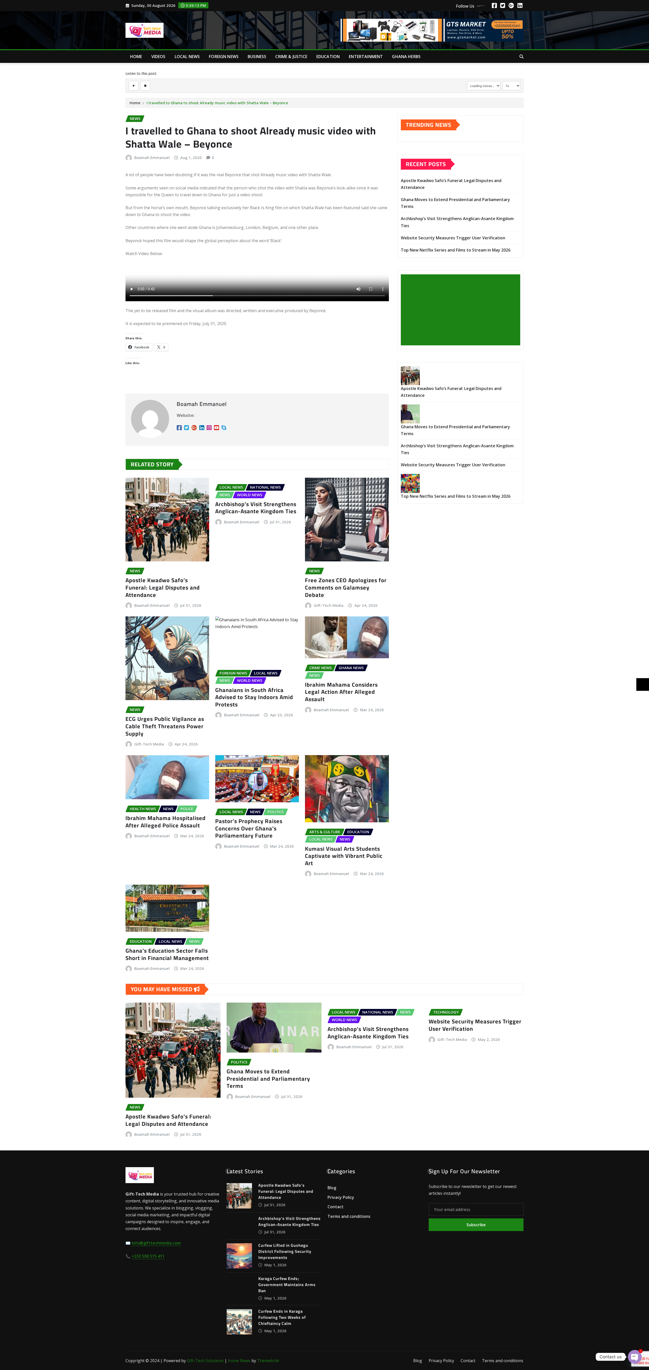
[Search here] (521, 56)
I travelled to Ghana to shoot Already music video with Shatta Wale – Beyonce (217, 102)
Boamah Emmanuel (152, 157)
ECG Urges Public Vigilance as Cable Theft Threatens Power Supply (164, 726)
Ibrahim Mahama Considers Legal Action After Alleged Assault (341, 691)
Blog (332, 1187)
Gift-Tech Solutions (205, 1360)
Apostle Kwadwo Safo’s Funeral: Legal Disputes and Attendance (162, 587)
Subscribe (476, 1224)
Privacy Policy (341, 1197)
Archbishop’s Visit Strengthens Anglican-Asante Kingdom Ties (255, 508)
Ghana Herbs (406, 56)
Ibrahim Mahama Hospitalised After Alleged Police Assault (165, 822)
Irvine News (239, 1360)
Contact (336, 1206)
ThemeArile (268, 1360)
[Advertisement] (462, 310)
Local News (187, 56)
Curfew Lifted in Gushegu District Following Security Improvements (284, 1251)
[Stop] (145, 86)
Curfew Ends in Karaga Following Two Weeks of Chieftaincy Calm (282, 1317)
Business (257, 56)
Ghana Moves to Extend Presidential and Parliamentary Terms (268, 1078)
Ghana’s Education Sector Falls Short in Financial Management (167, 954)
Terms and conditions (349, 1216)
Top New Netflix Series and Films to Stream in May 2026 (455, 250)
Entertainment (366, 56)
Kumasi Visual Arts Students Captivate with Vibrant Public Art (344, 855)
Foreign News (224, 56)
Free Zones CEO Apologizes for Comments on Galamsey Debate (346, 587)
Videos (158, 56)
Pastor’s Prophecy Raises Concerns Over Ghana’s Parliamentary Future (248, 828)
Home (136, 56)
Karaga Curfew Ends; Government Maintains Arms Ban (287, 1284)
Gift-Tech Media (329, 605)
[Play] (133, 86)
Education (328, 56)
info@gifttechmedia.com (156, 1243)
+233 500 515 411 (148, 1256)
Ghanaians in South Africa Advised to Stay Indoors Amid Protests (254, 697)
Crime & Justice (291, 56)
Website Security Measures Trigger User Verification (453, 238)
